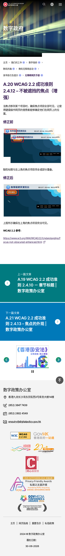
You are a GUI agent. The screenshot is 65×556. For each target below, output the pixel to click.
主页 (12, 523)
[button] (6, 360)
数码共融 (7, 69)
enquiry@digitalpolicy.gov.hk (24, 421)
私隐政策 (49, 523)
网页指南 (23, 523)
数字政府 (33, 62)
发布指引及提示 (10, 75)
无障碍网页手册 (32, 75)
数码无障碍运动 (26, 69)
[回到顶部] (59, 380)
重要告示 (36, 523)
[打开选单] (60, 4)
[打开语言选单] (52, 4)
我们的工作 (16, 62)
